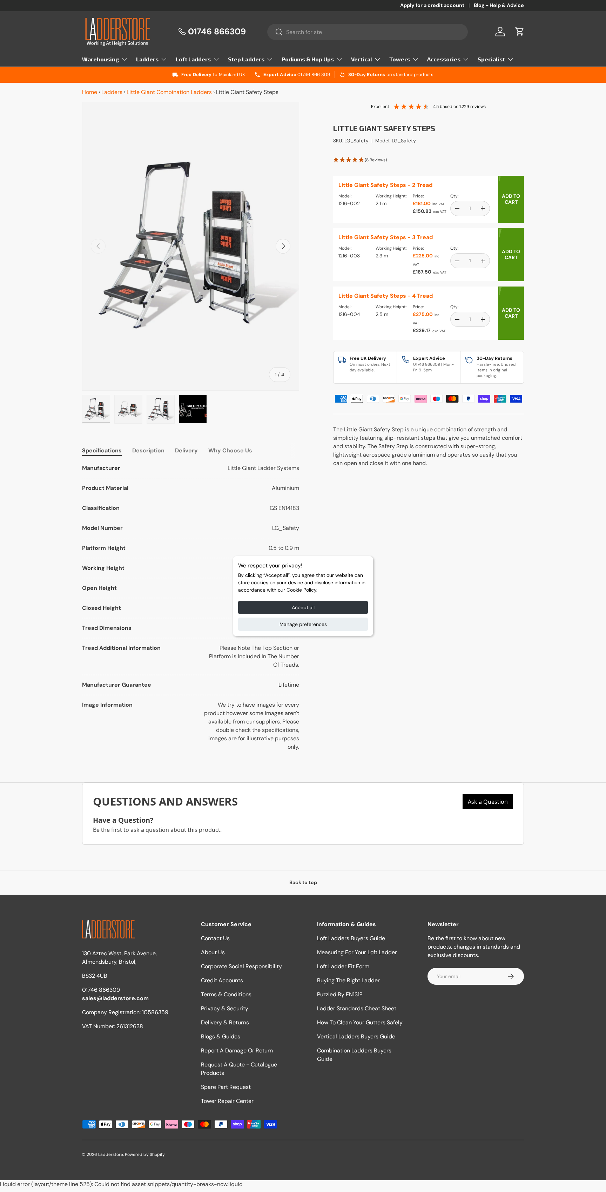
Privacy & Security (224, 1008)
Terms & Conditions (226, 994)
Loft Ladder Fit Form (343, 966)
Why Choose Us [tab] (230, 450)
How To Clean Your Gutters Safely (360, 1022)
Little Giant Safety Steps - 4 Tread (385, 295)
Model (344, 196)
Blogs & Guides (220, 1036)
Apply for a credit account (432, 5)
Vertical (361, 59)
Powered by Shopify (145, 1154)
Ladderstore (110, 1154)
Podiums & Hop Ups (308, 59)
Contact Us (215, 938)
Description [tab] (148, 450)
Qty (454, 196)
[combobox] (367, 32)
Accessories (443, 59)
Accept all (303, 607)
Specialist (491, 59)
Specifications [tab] (102, 450)
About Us (213, 952)
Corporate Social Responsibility (241, 966)
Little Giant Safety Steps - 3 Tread (385, 237)
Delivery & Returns (225, 1022)
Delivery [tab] (186, 450)
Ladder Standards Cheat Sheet (356, 1008)
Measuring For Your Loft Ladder (357, 952)
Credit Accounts (222, 980)
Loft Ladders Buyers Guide (351, 938)
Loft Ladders (193, 59)
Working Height (391, 196)
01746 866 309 (313, 75)
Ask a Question (488, 802)
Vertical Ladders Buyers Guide (356, 1036)
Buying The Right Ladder (348, 980)
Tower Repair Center (227, 1101)
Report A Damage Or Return (237, 1050)
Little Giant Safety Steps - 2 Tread (385, 185)
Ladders (147, 59)
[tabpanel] (190, 607)
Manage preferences (303, 624)
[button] (519, 31)
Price (418, 196)
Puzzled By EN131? (339, 994)
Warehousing (100, 59)
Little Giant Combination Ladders (169, 92)
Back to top (303, 882)
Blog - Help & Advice (499, 5)
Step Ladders (246, 59)
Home (89, 92)
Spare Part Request (226, 1087)
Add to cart (511, 199)
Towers (399, 59)
